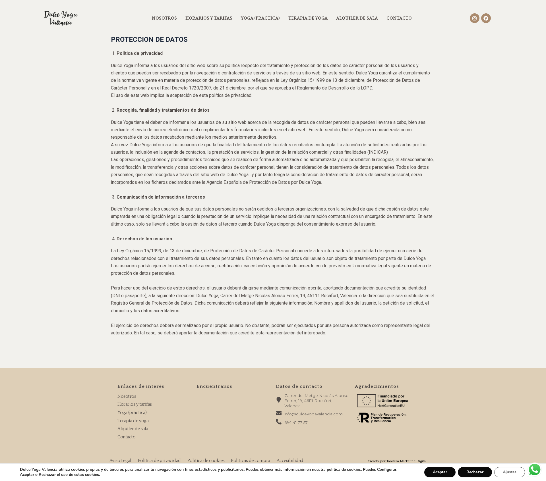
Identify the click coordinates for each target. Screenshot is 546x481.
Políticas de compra (250, 460)
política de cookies (344, 469)
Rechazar (474, 472)
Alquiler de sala (357, 18)
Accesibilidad (290, 460)
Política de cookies (205, 460)
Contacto (399, 18)
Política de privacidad (159, 460)
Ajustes (509, 472)
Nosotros (164, 18)
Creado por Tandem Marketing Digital (397, 461)
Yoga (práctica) (260, 18)
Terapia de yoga (308, 18)
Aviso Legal (120, 460)
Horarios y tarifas (208, 18)
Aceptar (440, 472)
